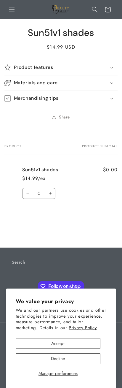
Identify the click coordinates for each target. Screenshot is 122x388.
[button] (11, 9)
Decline (58, 358)
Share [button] (64, 117)
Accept (58, 343)
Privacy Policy (83, 327)
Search (18, 262)
